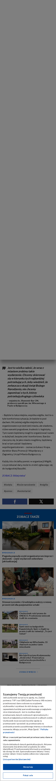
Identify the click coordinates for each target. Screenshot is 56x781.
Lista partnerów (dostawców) (16, 759)
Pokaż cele (28, 775)
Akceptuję (28, 767)
